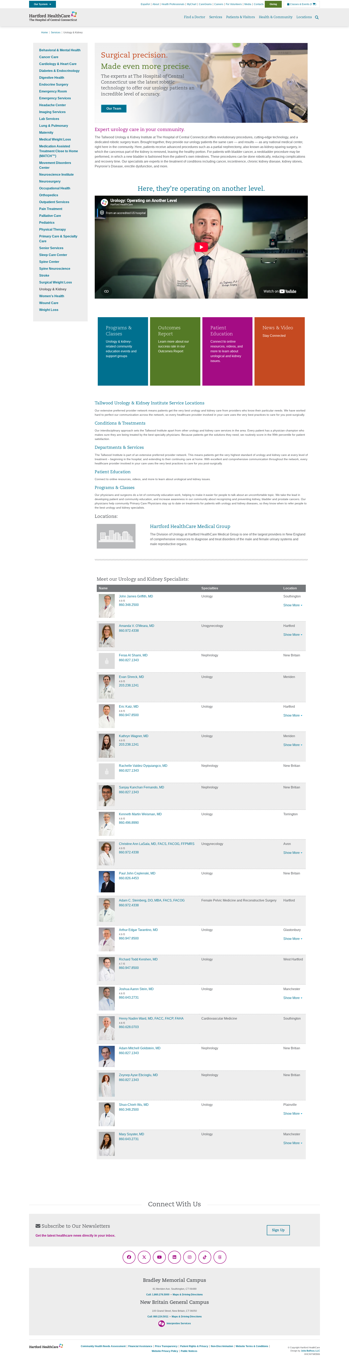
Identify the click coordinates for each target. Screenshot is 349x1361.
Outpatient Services (54, 202)
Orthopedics (48, 195)
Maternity (46, 132)
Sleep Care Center (53, 255)
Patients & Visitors (240, 17)
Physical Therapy (52, 229)
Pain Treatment (50, 209)
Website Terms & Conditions (252, 1346)
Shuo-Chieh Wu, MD (134, 1104)
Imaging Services (52, 112)
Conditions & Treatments (120, 424)
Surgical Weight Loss (55, 282)
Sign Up (278, 1230)
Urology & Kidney (52, 289)
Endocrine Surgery (53, 84)
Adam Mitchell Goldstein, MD (140, 1048)
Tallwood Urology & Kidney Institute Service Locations (149, 403)
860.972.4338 (129, 630)
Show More (291, 605)
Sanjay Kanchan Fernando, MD (141, 787)
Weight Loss (48, 310)
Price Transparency (166, 1346)
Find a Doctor (194, 17)
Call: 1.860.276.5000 (157, 1294)
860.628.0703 (129, 1027)
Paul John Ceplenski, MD (137, 873)
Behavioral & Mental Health (60, 50)
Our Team (113, 108)
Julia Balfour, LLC (310, 1350)
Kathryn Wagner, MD (133, 736)
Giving (273, 4)
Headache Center (52, 105)
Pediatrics (47, 222)
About (155, 4)
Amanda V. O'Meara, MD (136, 626)
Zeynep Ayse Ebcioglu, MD (138, 1075)
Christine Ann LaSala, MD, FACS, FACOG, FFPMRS (156, 844)
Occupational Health (54, 188)
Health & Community (275, 17)
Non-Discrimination (222, 1346)
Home (44, 32)
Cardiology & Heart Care (58, 64)
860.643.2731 (129, 997)
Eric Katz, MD (129, 706)
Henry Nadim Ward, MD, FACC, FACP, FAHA (151, 1018)
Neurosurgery (50, 181)
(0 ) (313, 4)
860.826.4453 (129, 878)
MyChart (191, 4)
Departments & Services (119, 448)
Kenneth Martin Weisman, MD (140, 814)
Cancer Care (48, 57)
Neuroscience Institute (56, 174)
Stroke (44, 275)
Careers (218, 4)
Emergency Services (55, 98)
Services (215, 17)
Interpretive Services (179, 1323)
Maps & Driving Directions (188, 1294)
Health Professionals (173, 4)
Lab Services (49, 119)
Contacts (259, 4)
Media (247, 4)
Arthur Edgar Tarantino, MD (138, 930)
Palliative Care (50, 215)
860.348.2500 (129, 605)
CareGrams (205, 4)
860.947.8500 (129, 715)
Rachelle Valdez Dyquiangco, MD (143, 765)
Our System (41, 4)
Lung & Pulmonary (53, 125)
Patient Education (113, 472)
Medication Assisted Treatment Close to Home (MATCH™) (58, 151)
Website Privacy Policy (165, 1351)
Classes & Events (299, 4)
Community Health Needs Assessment (103, 1346)
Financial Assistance (140, 1346)
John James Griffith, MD (136, 596)
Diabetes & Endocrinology (59, 70)
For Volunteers (234, 4)
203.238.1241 (129, 685)
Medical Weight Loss (55, 139)
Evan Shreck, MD (131, 677)
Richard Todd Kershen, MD (138, 959)
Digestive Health (51, 77)
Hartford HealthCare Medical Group (190, 527)
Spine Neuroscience (54, 268)
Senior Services (51, 248)
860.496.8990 (129, 822)
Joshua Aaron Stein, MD (136, 989)
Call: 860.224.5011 (157, 1316)
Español (145, 4)
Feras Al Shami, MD (133, 655)
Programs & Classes (115, 488)
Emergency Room (53, 91)
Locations (304, 17)
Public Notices (189, 1351)
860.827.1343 (129, 660)
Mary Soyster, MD (131, 1134)
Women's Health (51, 296)
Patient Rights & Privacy (194, 1346)
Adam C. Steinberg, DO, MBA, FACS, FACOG (152, 900)
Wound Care (48, 303)
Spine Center (49, 261)
